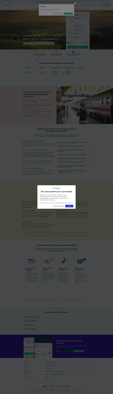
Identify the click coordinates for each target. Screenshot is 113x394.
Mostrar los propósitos (59, 206)
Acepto (69, 206)
